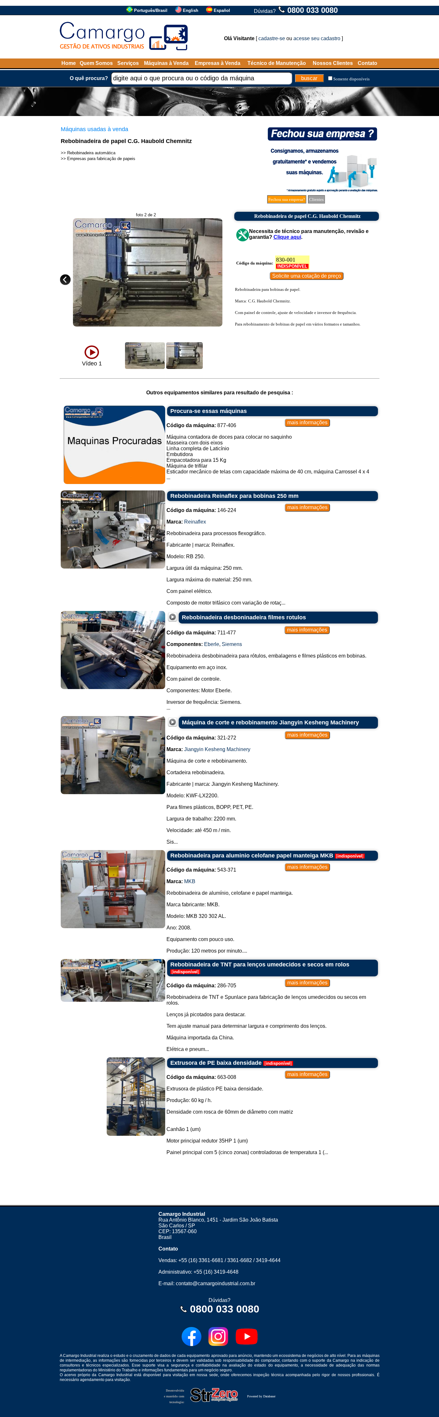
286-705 (201, 985)
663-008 (201, 1077)
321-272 (201, 737)
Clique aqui (287, 237)
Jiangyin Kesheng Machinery (217, 749)
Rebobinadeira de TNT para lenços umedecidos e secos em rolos (259, 964)
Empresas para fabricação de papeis (101, 158)
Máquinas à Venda (166, 63)
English (190, 10)
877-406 (201, 425)
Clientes (316, 199)
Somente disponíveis (351, 78)
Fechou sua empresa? (286, 199)
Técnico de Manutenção (276, 63)
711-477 (201, 632)
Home (68, 63)
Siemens (232, 644)
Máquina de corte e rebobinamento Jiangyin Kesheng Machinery (270, 722)
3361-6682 (239, 1260)
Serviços (128, 63)
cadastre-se (271, 38)
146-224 (201, 510)
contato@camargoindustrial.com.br (215, 1283)
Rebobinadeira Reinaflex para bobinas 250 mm (234, 496)
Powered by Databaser (261, 1396)
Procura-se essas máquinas (208, 411)
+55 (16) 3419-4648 (215, 1272)
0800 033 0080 (312, 10)
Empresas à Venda (217, 63)
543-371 (201, 870)
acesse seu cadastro (316, 38)
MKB (189, 881)
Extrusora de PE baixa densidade (216, 1063)
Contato (367, 63)
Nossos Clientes (333, 63)
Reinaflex (195, 522)
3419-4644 (268, 1260)
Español (222, 10)
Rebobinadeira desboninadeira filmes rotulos (244, 617)
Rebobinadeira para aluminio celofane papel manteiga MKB (251, 855)
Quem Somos (96, 63)
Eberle (211, 644)
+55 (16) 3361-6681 (200, 1260)
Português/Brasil (150, 10)
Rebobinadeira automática (91, 152)
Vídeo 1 (92, 363)
